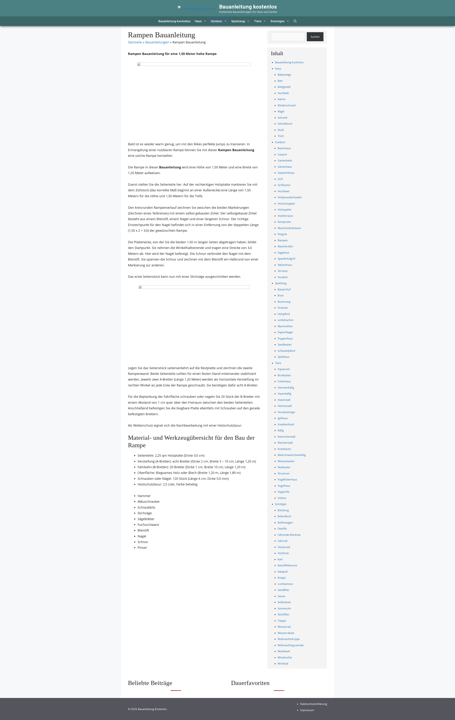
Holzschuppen (286, 203)
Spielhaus (283, 356)
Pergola (282, 234)
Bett (280, 81)
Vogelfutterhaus (287, 479)
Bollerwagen (285, 522)
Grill (280, 179)
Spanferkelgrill (286, 258)
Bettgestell (284, 87)
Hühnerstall (285, 406)
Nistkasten (284, 467)
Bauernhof (284, 289)
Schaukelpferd (286, 350)
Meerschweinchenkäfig (292, 455)
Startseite (135, 42)
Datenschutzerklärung (313, 704)
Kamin (281, 99)
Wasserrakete (286, 633)
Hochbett (283, 93)
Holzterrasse (285, 215)
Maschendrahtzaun (289, 228)
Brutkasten (284, 375)
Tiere (257, 21)
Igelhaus (283, 418)
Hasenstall (284, 400)
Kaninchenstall (286, 436)
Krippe (282, 577)
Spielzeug (238, 21)
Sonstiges (278, 21)
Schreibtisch (285, 123)
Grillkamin (284, 185)
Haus (198, 21)
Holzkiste (283, 553)
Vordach (283, 277)
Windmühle (285, 657)
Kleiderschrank (287, 105)
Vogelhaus (284, 485)
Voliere (282, 498)
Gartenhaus (285, 166)
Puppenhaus (285, 338)
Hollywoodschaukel (290, 197)
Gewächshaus (286, 172)
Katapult (283, 571)
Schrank (282, 117)
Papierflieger (285, 332)
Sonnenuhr (284, 608)
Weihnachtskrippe (289, 639)
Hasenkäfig (284, 393)
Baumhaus (284, 148)
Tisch (281, 136)
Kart (280, 559)
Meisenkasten (286, 461)
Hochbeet (283, 191)
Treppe (282, 620)
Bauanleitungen (157, 42)
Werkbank (284, 651)
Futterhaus (284, 381)
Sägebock (283, 252)
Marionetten (285, 326)
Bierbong (283, 510)
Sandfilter (283, 590)
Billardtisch (284, 516)
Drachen (283, 307)
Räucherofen (285, 246)
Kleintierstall (285, 442)
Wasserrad (284, 626)
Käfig (281, 430)
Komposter (284, 222)
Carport (282, 154)
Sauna (281, 596)
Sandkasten (285, 344)
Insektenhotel (286, 424)
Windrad (283, 663)
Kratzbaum (284, 449)
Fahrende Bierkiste (289, 534)
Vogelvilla (283, 491)
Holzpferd (284, 314)
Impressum (307, 710)
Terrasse (283, 271)
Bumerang (284, 301)
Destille (282, 528)
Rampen (283, 240)
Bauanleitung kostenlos (248, 7)
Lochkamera (285, 584)
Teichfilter (283, 614)
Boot (280, 295)
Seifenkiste (284, 602)
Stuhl (281, 130)
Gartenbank (285, 160)
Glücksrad (284, 547)
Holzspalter (284, 209)
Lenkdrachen (285, 320)
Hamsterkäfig (286, 387)
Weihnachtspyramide (291, 645)
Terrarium (284, 473)
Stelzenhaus (285, 265)
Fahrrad (282, 541)
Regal (281, 111)
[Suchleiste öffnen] (295, 21)
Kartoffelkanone (287, 565)
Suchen (315, 36)
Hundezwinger (286, 412)
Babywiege (284, 74)
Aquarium (284, 369)
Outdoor (216, 21)
